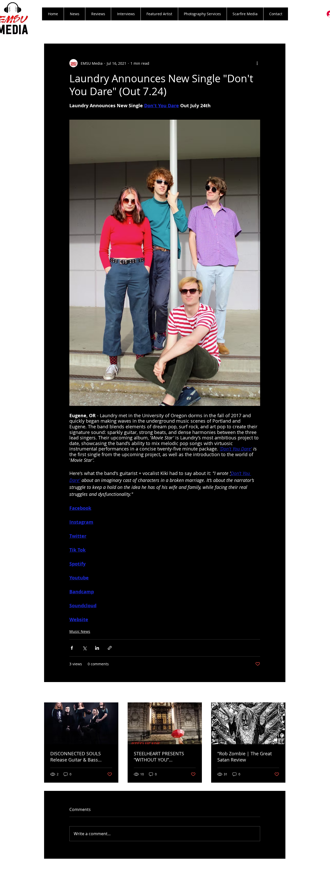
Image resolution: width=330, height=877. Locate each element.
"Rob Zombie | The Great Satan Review (244, 756)
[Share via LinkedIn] (97, 647)
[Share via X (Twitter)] (84, 647)
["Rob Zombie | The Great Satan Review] (248, 723)
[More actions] (257, 63)
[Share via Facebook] (71, 647)
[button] (98, 13)
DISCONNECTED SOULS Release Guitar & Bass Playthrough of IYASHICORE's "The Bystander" (81, 756)
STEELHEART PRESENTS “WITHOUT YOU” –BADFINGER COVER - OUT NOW (162, 756)
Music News (79, 631)
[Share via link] (109, 647)
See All (280, 692)
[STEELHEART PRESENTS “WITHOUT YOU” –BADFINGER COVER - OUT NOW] (165, 723)
